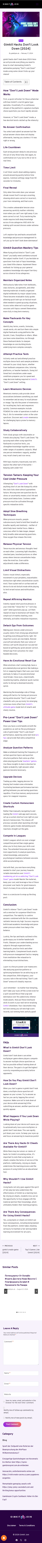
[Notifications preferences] (4, 1538)
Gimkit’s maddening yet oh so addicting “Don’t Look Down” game (20, 876)
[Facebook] (16, 1540)
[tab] (16, 1312)
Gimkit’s (33, 379)
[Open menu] (37, 4)
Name (7, 1373)
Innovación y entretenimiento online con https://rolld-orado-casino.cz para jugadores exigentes (20, 1474)
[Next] (36, 1291)
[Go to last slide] (5, 1291)
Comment (8, 1342)
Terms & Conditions (27, 1525)
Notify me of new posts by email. (18, 1418)
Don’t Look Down (21, 484)
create (25, 417)
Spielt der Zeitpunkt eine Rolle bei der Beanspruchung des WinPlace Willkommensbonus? (17, 1449)
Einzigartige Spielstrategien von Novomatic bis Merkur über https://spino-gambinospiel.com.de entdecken (20, 1462)
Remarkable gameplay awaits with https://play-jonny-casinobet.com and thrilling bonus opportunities (17, 1487)
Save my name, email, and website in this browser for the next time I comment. (21, 1402)
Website (7, 1394)
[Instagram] (25, 1540)
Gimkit (15, 814)
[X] (21, 1540)
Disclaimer (11, 1525)
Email (7, 1384)
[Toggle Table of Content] (25, 82)
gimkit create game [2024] (10, 1249)
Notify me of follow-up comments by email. (19, 1411)
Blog (21, 40)
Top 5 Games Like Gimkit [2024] (32, 1249)
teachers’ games (29, 761)
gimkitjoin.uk (15, 53)
